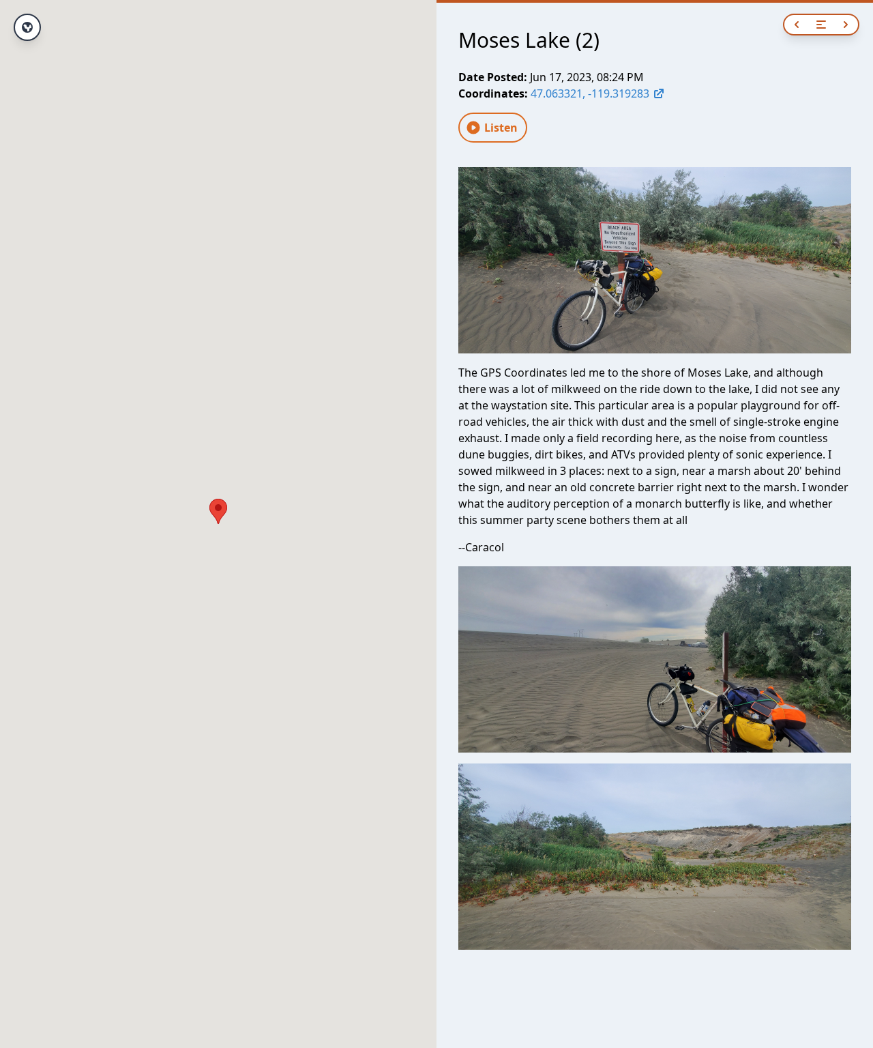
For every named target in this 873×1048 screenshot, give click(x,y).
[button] (218, 511)
